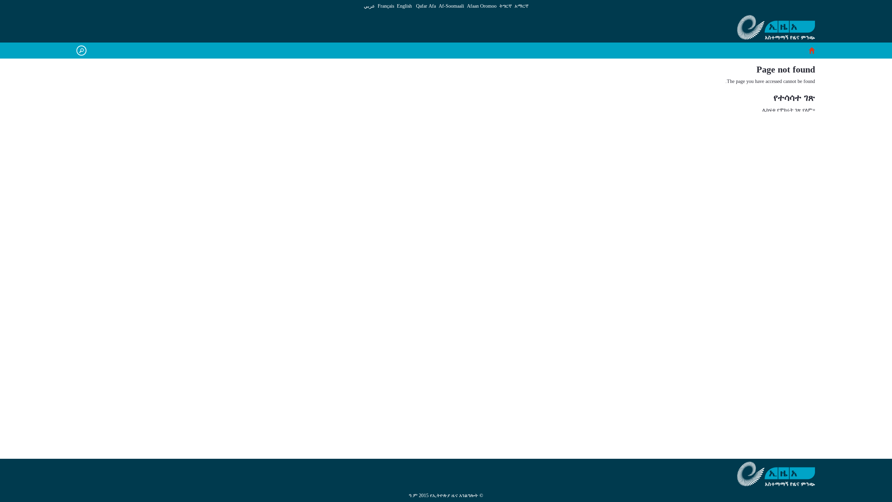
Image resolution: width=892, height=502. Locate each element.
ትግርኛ (505, 6)
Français (386, 6)
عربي (369, 6)
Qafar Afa (426, 6)
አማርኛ (522, 6)
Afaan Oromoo (482, 6)
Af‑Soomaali (451, 6)
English (404, 6)
